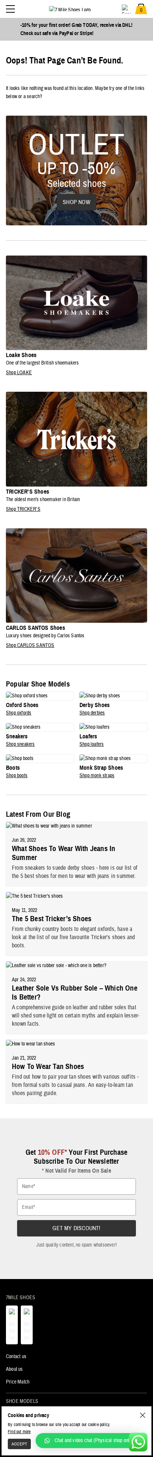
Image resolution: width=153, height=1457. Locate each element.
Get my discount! (76, 1228)
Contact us (16, 1356)
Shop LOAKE (19, 372)
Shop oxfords (18, 713)
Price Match (17, 1382)
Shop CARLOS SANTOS (30, 645)
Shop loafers (91, 744)
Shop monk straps (96, 775)
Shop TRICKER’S (23, 509)
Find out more (19, 1431)
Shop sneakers (20, 744)
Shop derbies (92, 713)
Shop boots (16, 775)
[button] (91, 1440)
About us (14, 1369)
